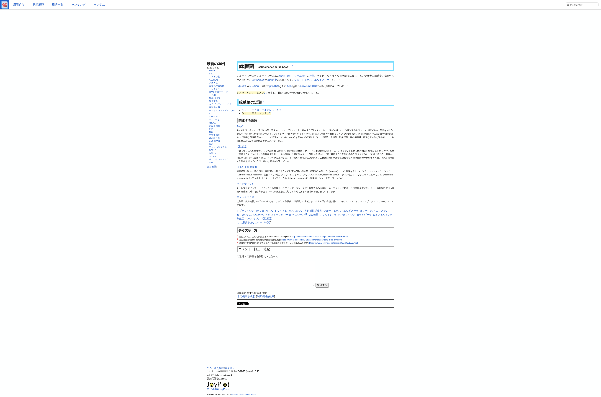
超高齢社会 (214, 138)
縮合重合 (213, 101)
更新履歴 (38, 4)
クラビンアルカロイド (220, 104)
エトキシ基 (214, 76)
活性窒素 (254, 86)
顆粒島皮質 (214, 107)
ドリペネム (281, 210)
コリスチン (382, 210)
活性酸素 (242, 86)
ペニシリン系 (299, 214)
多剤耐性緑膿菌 (308, 86)
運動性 (212, 122)
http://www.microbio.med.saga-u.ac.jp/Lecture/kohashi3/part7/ (320, 236)
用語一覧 (57, 4)
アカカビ (213, 82)
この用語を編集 (215, 368)
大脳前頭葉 (214, 125)
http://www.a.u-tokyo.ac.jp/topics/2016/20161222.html (333, 243)
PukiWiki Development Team (243, 395)
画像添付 (230, 368)
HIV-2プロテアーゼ (218, 92)
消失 (211, 128)
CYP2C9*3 (214, 116)
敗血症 (240, 218)
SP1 (211, 162)
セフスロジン (295, 210)
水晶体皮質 (214, 141)
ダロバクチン (367, 210)
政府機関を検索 (265, 296)
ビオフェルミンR (382, 214)
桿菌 (311, 75)
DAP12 (212, 150)
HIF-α (212, 70)
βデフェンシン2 (264, 210)
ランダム (99, 4)
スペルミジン (252, 218)
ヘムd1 (212, 95)
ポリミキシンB (328, 214)
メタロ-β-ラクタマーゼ (278, 214)
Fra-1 (212, 73)
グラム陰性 (300, 75)
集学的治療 (214, 98)
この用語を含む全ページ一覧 (253, 222)
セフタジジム (244, 214)
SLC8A (212, 156)
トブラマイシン (245, 210)
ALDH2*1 (213, 79)
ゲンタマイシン (346, 214)
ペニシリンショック (219, 159)
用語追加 (18, 4)
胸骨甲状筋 (214, 135)
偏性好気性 (285, 75)
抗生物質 (274, 86)
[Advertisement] (300, 34)
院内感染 (272, 79)
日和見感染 (258, 79)
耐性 (289, 86)
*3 (347, 85)
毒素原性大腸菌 (216, 86)
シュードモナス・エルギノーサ (311, 79)
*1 (337, 79)
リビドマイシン (245, 184)
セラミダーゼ (364, 214)
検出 (211, 132)
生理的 (212, 153)
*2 (339, 79)
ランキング (78, 4)
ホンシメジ (214, 119)
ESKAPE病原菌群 (247, 167)
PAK (211, 144)
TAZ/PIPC (258, 214)
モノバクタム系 (245, 197)
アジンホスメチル (218, 147)
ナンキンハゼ (215, 89)
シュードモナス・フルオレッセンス (262, 110)
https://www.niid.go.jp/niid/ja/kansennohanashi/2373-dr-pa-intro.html (311, 240)
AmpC (240, 126)
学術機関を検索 (246, 296)
